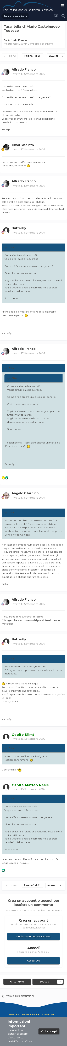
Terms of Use (23, 1041)
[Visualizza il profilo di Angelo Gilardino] (6, 495)
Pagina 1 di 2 (32, 55)
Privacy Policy (30, 1014)
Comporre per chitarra (40, 43)
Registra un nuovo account (33, 936)
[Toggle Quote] (6, 247)
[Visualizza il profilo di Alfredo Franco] (6, 71)
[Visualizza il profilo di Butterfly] (6, 230)
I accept (50, 1031)
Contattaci (48, 1014)
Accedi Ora (33, 960)
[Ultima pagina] (62, 56)
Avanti (53, 56)
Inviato (28, 74)
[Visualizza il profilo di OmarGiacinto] (6, 147)
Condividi (18, 981)
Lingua (13, 1014)
